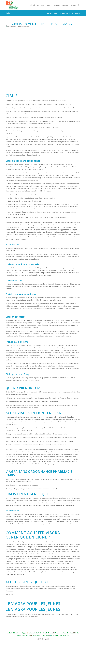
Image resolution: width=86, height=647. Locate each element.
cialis (8, 13)
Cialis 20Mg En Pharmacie (40, 635)
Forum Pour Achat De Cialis (64, 633)
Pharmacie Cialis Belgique (60, 635)
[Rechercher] (78, 5)
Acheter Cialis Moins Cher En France (41, 633)
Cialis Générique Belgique (18, 633)
